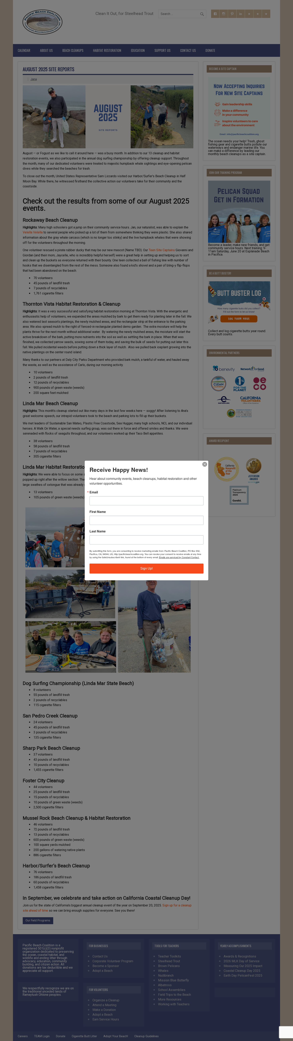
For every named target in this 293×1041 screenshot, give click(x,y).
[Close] (204, 464)
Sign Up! (146, 568)
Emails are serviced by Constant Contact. (179, 557)
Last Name (97, 531)
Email (93, 492)
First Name (97, 511)
